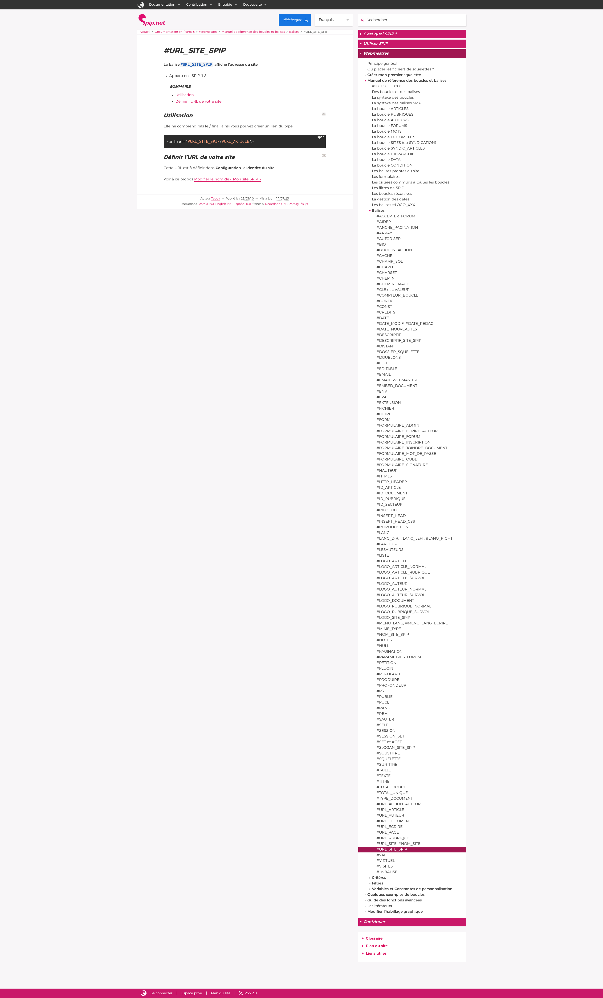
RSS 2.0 (250, 993)
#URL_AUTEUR (390, 816)
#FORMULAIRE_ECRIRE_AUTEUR (407, 431)
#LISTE (382, 556)
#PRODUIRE (387, 680)
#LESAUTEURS (389, 550)
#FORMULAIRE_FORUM (398, 437)
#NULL (382, 646)
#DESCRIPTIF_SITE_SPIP (398, 341)
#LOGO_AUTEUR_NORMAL (401, 589)
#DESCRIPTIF (388, 335)
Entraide (225, 4)
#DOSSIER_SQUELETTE (398, 352)
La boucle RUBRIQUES (392, 115)
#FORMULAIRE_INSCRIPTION (403, 442)
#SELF (382, 725)
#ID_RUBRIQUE (391, 499)
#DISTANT (385, 346)
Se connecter (161, 993)
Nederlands (273, 204)
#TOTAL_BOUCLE (392, 787)
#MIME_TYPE (388, 629)
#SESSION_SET (390, 736)
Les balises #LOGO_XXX (393, 205)
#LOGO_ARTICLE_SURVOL (400, 578)
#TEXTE (383, 776)
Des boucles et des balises (396, 92)
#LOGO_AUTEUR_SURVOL (400, 595)
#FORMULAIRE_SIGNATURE (402, 465)
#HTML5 (384, 476)
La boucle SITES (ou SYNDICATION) (404, 143)
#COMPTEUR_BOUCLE (397, 295)
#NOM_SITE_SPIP (392, 635)
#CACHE (384, 256)
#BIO (381, 245)
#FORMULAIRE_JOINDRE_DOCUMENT (411, 448)
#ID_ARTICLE (388, 488)
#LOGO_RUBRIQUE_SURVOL (403, 612)
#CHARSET (386, 273)
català (203, 204)
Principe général (382, 64)
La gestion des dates (390, 199)
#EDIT (382, 363)
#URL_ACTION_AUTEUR (398, 804)
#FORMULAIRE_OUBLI (397, 459)
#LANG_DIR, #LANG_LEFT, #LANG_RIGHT (414, 539)
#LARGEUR (386, 544)
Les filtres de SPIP (388, 188)
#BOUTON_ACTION (394, 250)
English (220, 204)
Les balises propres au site (395, 171)
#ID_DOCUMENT (391, 493)
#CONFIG (385, 301)
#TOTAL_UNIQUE (392, 793)
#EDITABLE (386, 369)
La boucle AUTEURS (390, 120)
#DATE (382, 318)
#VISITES (384, 866)
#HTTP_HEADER (391, 482)
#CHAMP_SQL (389, 262)
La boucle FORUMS (389, 126)
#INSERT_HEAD (391, 516)
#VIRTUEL (385, 861)
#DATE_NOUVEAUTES (396, 329)
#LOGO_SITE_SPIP (393, 618)
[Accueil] (152, 20)
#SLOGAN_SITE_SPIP (395, 748)
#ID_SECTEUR (389, 505)
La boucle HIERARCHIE (393, 154)
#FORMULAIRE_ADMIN (397, 426)
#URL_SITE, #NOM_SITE (398, 844)
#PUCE (383, 703)
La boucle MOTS (387, 132)
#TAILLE (383, 770)
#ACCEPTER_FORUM (395, 216)
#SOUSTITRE (388, 753)
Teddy (215, 198)
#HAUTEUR (387, 471)
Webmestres (208, 31)
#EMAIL (383, 375)
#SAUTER (385, 719)
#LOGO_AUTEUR (391, 584)
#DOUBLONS (388, 358)
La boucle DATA (386, 160)
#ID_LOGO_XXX (386, 86)
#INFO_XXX (387, 510)
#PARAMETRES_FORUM (398, 657)
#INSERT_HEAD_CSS (395, 522)
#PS (380, 691)
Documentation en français (175, 31)
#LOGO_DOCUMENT (395, 601)
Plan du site (376, 946)
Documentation (162, 4)
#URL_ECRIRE (389, 827)
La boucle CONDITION (392, 165)
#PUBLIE (384, 697)
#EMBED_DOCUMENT (396, 386)
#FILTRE (383, 414)
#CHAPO (384, 267)
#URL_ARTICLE (390, 810)
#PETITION (386, 663)
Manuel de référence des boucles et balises (253, 31)
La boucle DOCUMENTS (393, 137)
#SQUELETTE (388, 759)
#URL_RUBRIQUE (392, 838)
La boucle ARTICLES (390, 109)
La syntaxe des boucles (393, 98)
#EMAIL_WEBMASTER (396, 380)
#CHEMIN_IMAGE (392, 284)
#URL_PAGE (387, 833)
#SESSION (385, 731)
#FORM (383, 420)
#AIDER (383, 222)
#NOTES (384, 640)
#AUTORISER (388, 239)
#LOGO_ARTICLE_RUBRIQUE (403, 572)
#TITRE (382, 782)
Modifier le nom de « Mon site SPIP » (227, 179)
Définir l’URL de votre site (198, 102)
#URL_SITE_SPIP (391, 849)
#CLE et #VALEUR (393, 290)
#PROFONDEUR (391, 686)
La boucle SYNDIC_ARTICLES (398, 149)
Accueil (145, 31)
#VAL (381, 855)
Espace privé (191, 993)
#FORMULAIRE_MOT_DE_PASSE (406, 454)
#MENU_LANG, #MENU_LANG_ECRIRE (412, 623)
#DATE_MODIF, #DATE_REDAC (404, 324)
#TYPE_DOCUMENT (394, 799)
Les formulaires (385, 177)
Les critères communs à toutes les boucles (410, 182)
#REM (382, 714)
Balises (294, 31)
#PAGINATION (389, 652)
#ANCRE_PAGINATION (397, 228)
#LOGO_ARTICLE (391, 561)
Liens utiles (376, 954)
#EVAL (382, 397)
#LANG (383, 533)
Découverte (252, 4)
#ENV (381, 392)
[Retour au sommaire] (324, 114)
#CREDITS (385, 312)
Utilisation (184, 95)
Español (239, 204)
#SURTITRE (386, 765)
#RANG (383, 708)
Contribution (196, 4)
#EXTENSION (388, 403)
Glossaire (374, 939)
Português (296, 204)
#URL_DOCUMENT (393, 821)
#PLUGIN (384, 669)
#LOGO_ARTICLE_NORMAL (401, 567)
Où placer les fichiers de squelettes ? (400, 69)
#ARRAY (384, 233)
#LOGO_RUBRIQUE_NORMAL (403, 606)
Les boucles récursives (392, 194)
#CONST (384, 307)
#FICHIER (385, 409)
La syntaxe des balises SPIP (396, 103)
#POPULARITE (389, 674)
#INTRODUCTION (392, 527)
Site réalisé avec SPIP (144, 993)
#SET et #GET (389, 742)
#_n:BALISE (386, 872)
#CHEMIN (385, 279)
